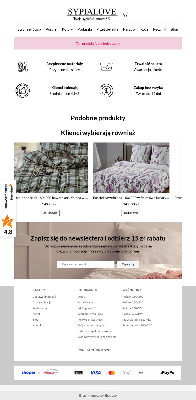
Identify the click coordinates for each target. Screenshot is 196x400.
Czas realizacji (42, 302)
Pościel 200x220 (132, 302)
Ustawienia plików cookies (94, 331)
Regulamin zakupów (90, 314)
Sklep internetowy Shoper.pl (98, 395)
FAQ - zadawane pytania (92, 325)
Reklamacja (40, 308)
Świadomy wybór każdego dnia (96, 337)
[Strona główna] (92, 14)
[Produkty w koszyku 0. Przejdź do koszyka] (125, 17)
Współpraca (85, 302)
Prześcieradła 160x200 (137, 325)
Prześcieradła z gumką (136, 319)
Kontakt (38, 325)
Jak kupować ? (86, 308)
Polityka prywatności (90, 319)
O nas (81, 296)
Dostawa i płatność (44, 296)
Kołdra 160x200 (132, 308)
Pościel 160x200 (132, 296)
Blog (35, 319)
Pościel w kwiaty (132, 314)
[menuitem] (29, 29)
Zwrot (36, 314)
